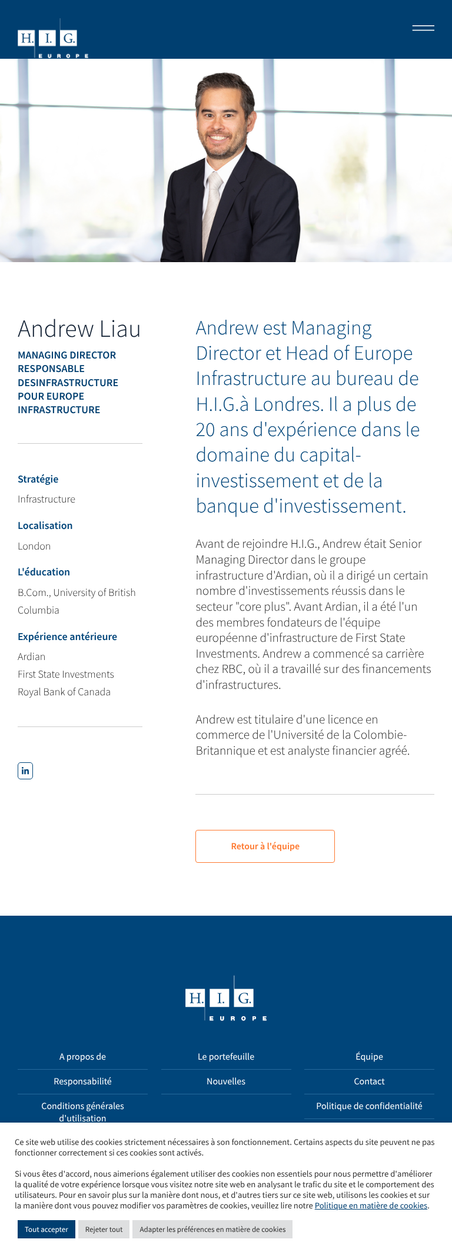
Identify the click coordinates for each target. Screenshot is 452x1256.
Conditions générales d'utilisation (82, 1112)
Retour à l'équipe (265, 846)
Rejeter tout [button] (104, 1229)
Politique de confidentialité (369, 1106)
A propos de (82, 1057)
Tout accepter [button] (46, 1229)
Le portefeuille (226, 1057)
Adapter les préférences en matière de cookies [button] (212, 1229)
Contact (369, 1081)
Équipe (369, 1057)
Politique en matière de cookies (371, 1206)
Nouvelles (226, 1081)
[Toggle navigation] (419, 29)
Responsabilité (83, 1081)
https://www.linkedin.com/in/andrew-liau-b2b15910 (25, 770)
